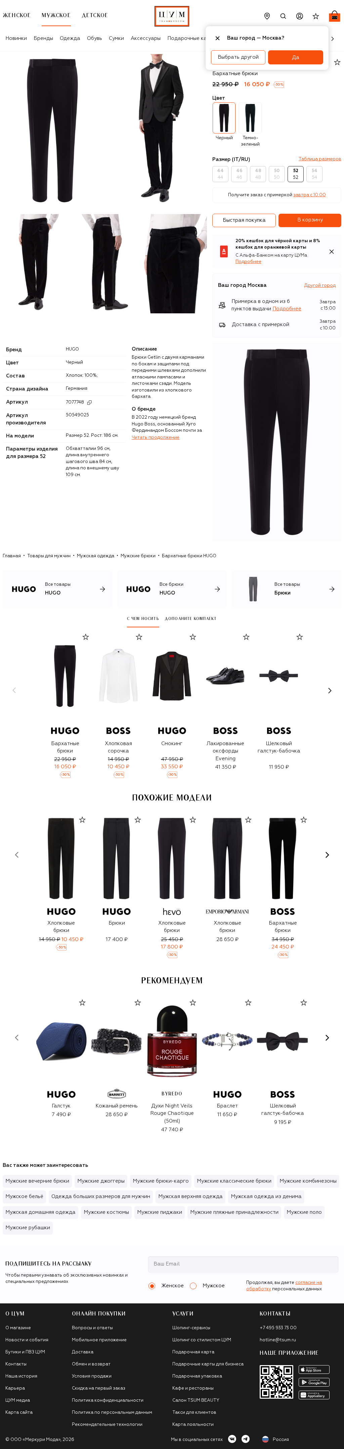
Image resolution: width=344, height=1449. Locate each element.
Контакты (16, 1364)
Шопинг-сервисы (191, 1328)
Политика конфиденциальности (107, 1400)
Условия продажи (92, 1376)
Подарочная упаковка (197, 1376)
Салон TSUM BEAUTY (195, 1400)
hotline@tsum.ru (278, 1340)
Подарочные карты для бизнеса (208, 1364)
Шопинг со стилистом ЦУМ (201, 1340)
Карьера (15, 1388)
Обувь (94, 38)
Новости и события (26, 1340)
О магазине (18, 1328)
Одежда (70, 38)
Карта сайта (19, 1412)
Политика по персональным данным (112, 1412)
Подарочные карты (191, 38)
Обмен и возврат (91, 1364)
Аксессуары (146, 38)
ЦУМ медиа (17, 1400)
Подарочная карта (193, 1352)
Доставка (82, 1352)
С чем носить (143, 619)
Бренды (43, 38)
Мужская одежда (95, 556)
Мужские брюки (138, 556)
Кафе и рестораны (193, 1388)
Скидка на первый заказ (98, 1388)
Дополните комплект (191, 619)
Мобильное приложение (99, 1340)
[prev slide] (14, 690)
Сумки (116, 38)
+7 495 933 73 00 (278, 1328)
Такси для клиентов (194, 1412)
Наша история (21, 1376)
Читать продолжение (155, 437)
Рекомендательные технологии (107, 1424)
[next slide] (330, 690)
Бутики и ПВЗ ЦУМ (25, 1352)
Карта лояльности (193, 1424)
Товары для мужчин (49, 556)
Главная (12, 556)
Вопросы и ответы (92, 1328)
